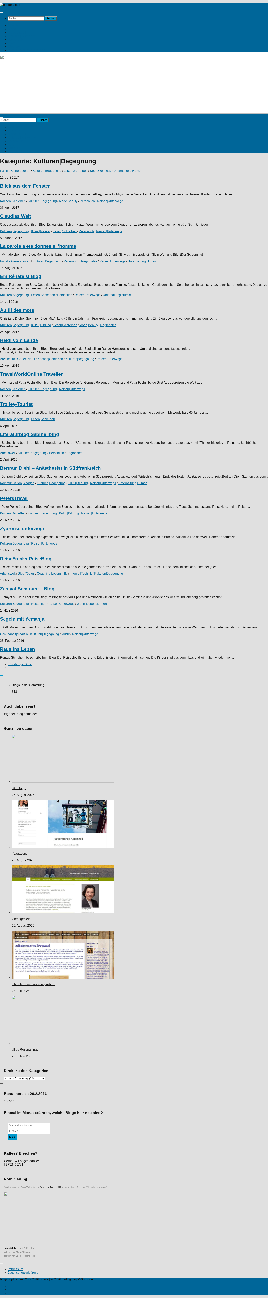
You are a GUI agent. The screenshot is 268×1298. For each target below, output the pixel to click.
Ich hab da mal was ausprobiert (33, 984)
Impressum (15, 1269)
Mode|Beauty (68, 201)
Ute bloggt (19, 788)
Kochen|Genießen (13, 201)
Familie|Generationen (15, 170)
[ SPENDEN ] (13, 1164)
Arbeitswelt (7, 453)
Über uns (14, 46)
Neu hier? (15, 25)
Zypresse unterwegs (22, 528)
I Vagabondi (20, 853)
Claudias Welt (15, 216)
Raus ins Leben (17, 649)
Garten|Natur (26, 359)
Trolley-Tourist (16, 404)
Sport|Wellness (100, 170)
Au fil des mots (17, 310)
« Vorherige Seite (20, 664)
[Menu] (1, 12)
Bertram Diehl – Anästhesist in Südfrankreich (50, 468)
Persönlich (87, 201)
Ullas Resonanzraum (26, 1049)
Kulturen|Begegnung (47, 170)
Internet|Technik (81, 573)
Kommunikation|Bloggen (17, 483)
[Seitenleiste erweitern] (1, 675)
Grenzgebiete (21, 919)
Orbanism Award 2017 (50, 1187)
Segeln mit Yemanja (22, 619)
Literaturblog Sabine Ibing (29, 434)
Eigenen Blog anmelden (21, 714)
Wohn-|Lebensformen (92, 603)
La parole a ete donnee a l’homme (38, 246)
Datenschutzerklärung (23, 1272)
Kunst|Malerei (40, 231)
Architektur (7, 359)
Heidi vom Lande (19, 340)
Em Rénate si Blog (20, 276)
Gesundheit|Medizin (14, 634)
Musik (65, 634)
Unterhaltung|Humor (127, 170)
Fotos (12, 43)
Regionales (89, 261)
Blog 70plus (26, 573)
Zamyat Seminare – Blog (27, 588)
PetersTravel (14, 498)
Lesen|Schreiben (76, 170)
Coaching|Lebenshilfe (52, 573)
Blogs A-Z (15, 29)
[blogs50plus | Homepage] (10, 4)
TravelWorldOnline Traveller (31, 374)
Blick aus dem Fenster (25, 186)
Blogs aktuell (17, 32)
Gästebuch (15, 39)
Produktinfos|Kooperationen (27, 50)
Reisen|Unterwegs (110, 201)
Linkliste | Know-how (22, 36)
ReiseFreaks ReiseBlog (26, 558)
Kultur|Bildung (41, 325)
